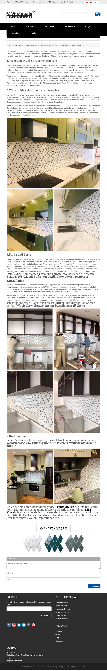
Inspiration (14, 32)
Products (58, 631)
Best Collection (69, 2)
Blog (87, 26)
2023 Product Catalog (55, 2)
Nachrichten (19, 45)
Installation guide (61, 605)
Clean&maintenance (62, 609)
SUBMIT (45, 615)
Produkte (49, 26)
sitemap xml (59, 641)
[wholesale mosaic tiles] (53, 528)
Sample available (61, 615)
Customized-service (62, 612)
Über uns (29, 26)
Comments (94, 586)
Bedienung (68, 26)
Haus (12, 26)
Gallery (58, 634)
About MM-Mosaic (61, 602)
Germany (92, 2)
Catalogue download (62, 619)
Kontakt (34, 32)
